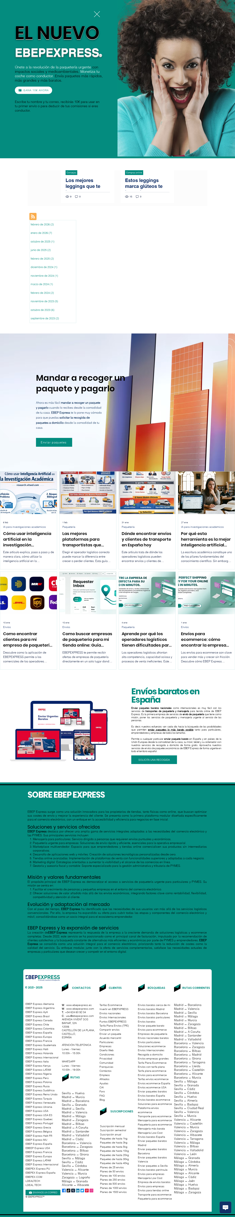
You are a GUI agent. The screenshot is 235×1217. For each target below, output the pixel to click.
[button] (97, 14)
